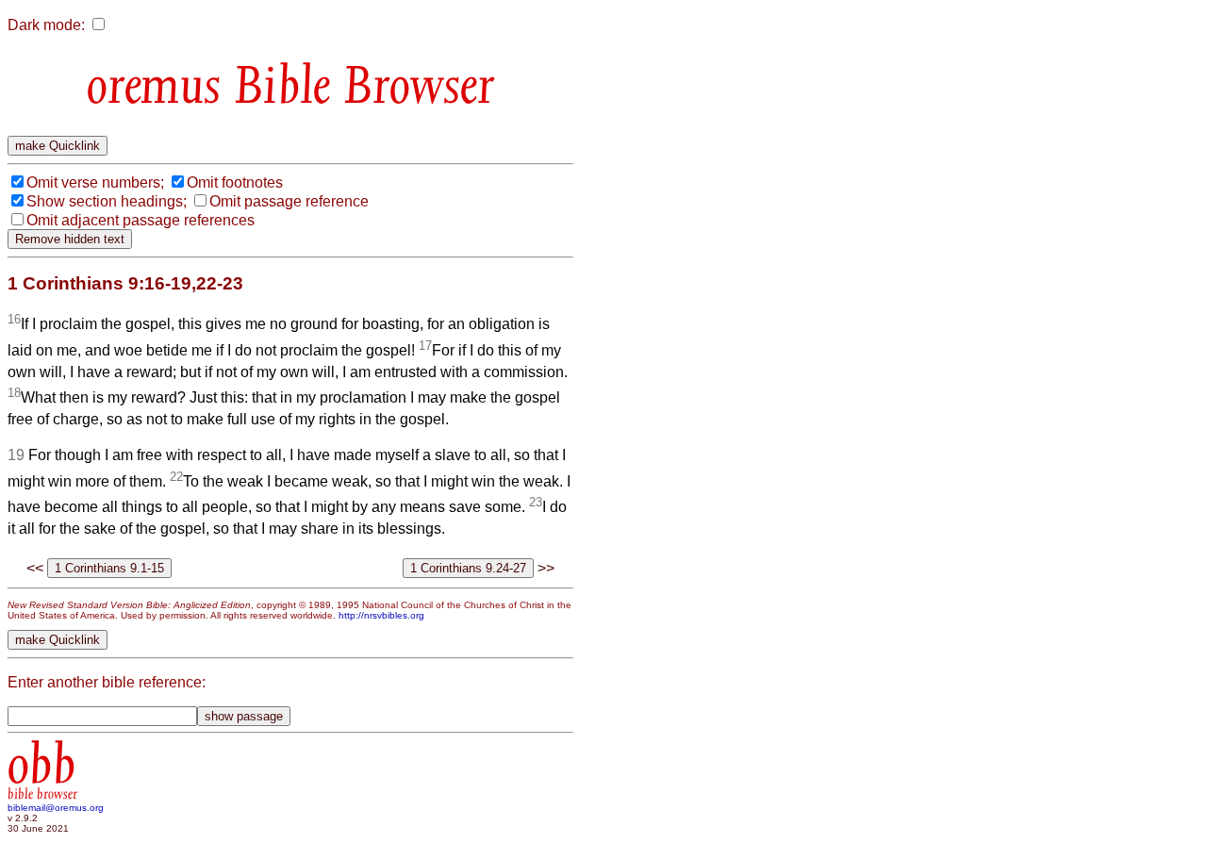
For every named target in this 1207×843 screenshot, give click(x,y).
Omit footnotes (235, 182)
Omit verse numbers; (95, 182)
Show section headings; (106, 201)
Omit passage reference (289, 201)
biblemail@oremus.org (56, 807)
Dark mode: (46, 25)
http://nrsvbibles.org (381, 615)
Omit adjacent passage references (140, 220)
